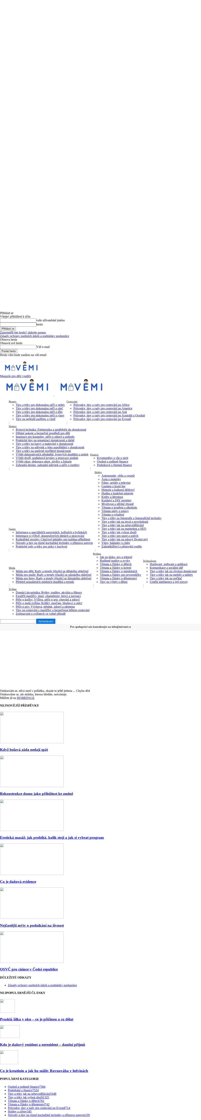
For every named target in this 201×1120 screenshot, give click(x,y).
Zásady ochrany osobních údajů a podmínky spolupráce (34, 336)
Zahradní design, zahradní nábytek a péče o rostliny (47, 465)
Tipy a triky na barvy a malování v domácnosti (44, 443)
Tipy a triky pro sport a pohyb (119, 535)
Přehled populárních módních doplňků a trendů (45, 582)
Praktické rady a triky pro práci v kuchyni (41, 546)
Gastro (12, 528)
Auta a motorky (111, 479)
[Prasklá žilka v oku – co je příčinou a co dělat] (7, 1011)
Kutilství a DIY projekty (116, 500)
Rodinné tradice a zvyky (115, 560)
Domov (13, 426)
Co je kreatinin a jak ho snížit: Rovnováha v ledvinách (44, 1071)
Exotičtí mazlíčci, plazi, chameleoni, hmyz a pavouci (48, 596)
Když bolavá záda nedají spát (24, 750)
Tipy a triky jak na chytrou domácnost (173, 571)
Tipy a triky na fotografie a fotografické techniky (131, 518)
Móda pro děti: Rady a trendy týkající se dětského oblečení (52, 571)
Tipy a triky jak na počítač (166, 578)
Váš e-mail (43, 346)
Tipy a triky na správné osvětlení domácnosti (43, 451)
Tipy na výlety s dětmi (113, 582)
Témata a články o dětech (116, 564)
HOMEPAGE (26, 698)
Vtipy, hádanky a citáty (115, 543)
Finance (94, 454)
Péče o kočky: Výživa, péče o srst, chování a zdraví (47, 599)
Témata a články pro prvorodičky (120, 574)
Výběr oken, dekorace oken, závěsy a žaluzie (44, 461)
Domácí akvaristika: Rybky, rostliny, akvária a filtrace (49, 592)
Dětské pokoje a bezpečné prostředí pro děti (43, 433)
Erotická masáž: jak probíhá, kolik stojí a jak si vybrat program (52, 837)
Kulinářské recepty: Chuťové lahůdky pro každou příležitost (53, 539)
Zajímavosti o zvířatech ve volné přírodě (41, 613)
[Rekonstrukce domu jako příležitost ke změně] (32, 786)
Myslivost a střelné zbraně (117, 504)
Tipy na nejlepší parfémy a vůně (35, 419)
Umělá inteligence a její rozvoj (168, 582)
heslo (39, 324)
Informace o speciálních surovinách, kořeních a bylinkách (51, 532)
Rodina (97, 553)
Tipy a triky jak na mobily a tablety (171, 574)
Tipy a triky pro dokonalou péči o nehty (40, 405)
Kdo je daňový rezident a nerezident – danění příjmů (42, 1045)
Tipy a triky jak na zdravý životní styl (124, 539)
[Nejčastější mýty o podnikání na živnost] (32, 917)
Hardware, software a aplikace (168, 564)
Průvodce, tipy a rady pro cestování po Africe (101, 405)
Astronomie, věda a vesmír (118, 475)
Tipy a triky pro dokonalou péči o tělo (39, 412)
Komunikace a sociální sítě (166, 567)
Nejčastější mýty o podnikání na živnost (32, 925)
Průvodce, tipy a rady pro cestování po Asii (100, 412)
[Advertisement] (100, 659)
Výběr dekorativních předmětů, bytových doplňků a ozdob (52, 454)
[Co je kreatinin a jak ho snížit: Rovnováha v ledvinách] (9, 1063)
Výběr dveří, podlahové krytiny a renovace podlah (47, 458)
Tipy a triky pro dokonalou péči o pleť (39, 408)
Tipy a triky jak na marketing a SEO (123, 528)
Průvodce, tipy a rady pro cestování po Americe (102, 408)
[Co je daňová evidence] (32, 874)
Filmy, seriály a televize (116, 482)
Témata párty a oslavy (115, 511)
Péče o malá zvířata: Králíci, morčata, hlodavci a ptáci (49, 603)
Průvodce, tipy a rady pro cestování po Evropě (102, 419)
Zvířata (12, 589)
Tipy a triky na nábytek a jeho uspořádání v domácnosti (50, 447)
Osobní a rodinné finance (112, 461)
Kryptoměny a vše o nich (112, 458)
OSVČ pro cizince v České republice (29, 969)
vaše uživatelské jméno (50, 320)
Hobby (98, 472)
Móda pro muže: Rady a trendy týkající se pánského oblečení (53, 574)
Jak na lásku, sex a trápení (116, 557)
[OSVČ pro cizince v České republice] (32, 961)
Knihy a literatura (112, 497)
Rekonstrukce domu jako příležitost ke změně (36, 794)
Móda (12, 567)
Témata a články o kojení (115, 567)
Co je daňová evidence (18, 881)
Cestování (72, 401)
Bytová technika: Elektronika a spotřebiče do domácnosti (51, 429)
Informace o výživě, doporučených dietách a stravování (50, 535)
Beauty (12, 401)
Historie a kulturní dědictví (117, 489)
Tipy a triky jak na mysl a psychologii (124, 521)
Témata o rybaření (112, 514)
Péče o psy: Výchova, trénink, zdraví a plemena (45, 606)
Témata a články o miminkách (118, 571)
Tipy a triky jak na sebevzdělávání (122, 525)
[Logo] (27, 394)
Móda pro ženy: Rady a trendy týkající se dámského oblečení (53, 578)
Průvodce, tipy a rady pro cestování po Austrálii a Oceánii (109, 415)
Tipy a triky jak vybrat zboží (118, 532)
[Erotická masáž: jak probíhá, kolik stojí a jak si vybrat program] (32, 829)
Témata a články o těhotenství (118, 578)
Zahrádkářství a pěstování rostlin (121, 546)
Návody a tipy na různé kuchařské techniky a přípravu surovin (54, 543)
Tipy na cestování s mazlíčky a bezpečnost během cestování (53, 610)
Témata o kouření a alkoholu (119, 507)
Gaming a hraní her (113, 486)
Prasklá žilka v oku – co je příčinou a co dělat (36, 1019)
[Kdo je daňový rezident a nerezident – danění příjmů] (10, 1037)
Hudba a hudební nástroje (117, 493)
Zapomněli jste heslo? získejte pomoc (23, 332)
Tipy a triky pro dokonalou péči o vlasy (40, 415)
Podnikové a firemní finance (114, 465)
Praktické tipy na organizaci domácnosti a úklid (45, 440)
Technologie (149, 560)
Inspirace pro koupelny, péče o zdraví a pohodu (45, 436)
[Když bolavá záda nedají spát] (32, 742)
